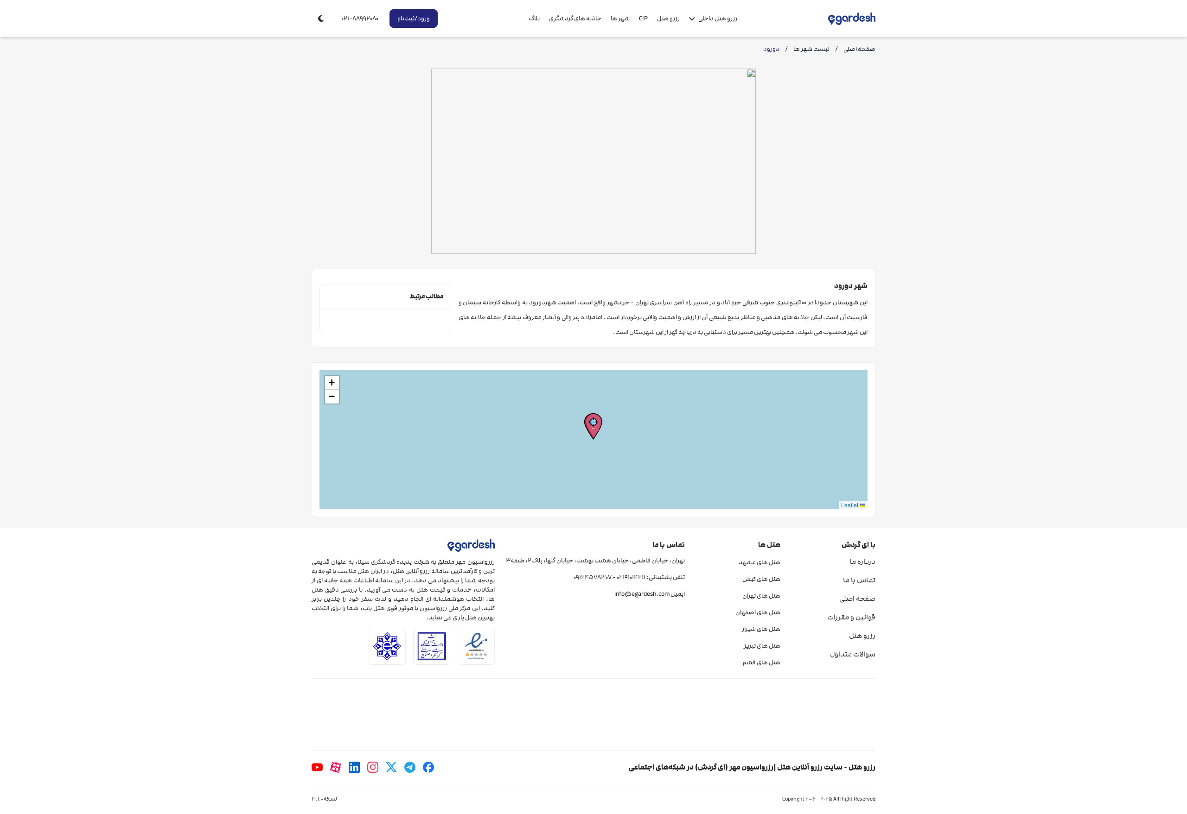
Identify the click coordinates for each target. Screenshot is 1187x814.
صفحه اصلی (857, 598)
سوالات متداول (852, 654)
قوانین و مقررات (851, 617)
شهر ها (620, 18)
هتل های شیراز (761, 629)
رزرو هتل (668, 18)
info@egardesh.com (642, 594)
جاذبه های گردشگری (575, 18)
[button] (593, 426)
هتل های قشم (761, 662)
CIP (643, 18)
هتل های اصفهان (757, 612)
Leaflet (850, 505)
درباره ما (862, 561)
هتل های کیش (761, 579)
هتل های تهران (761, 595)
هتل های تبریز (762, 645)
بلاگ (534, 18)
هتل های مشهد (759, 562)
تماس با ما (859, 580)
